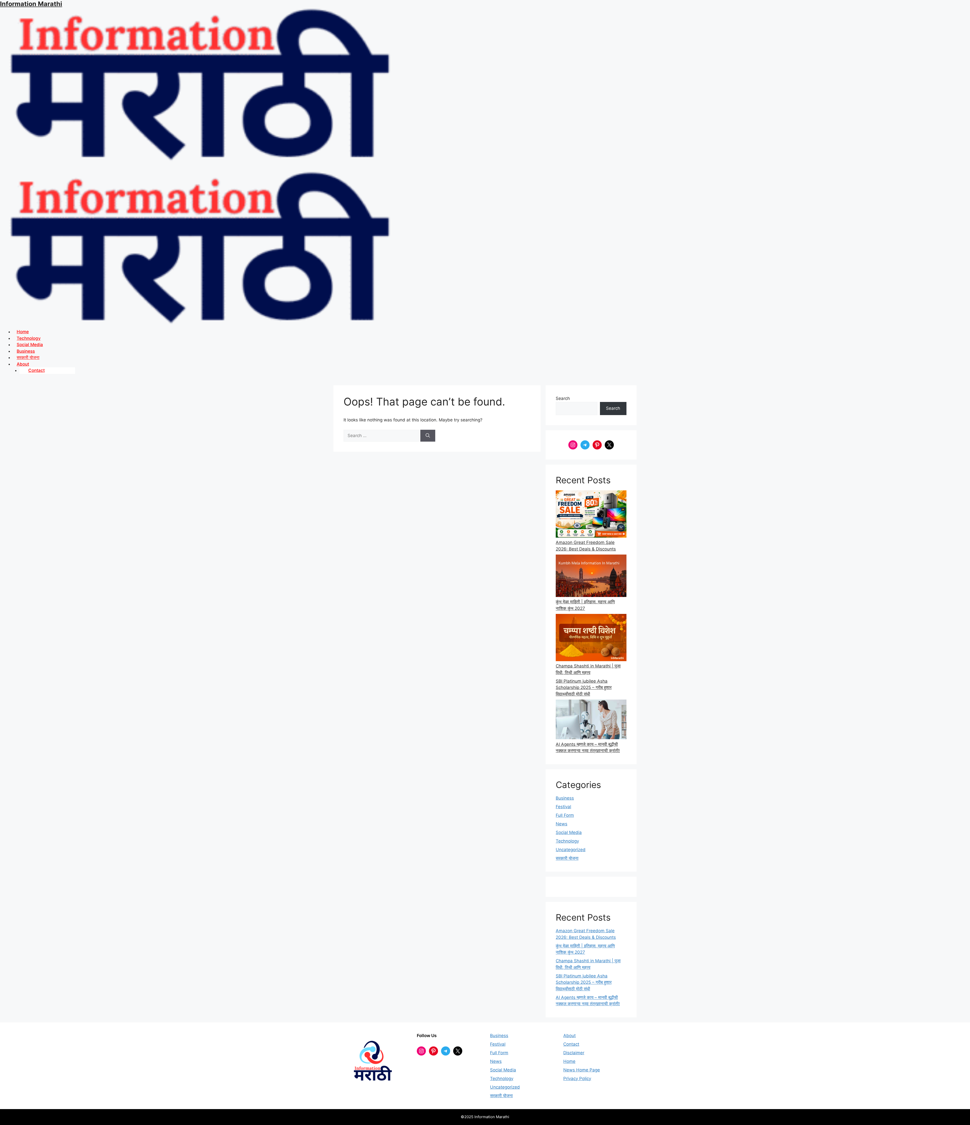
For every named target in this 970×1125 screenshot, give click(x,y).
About (569, 1035)
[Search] (427, 436)
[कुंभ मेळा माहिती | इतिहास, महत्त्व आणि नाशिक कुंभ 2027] (591, 577)
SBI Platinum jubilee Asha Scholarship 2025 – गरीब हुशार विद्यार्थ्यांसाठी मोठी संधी (584, 688)
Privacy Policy (577, 1078)
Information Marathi (31, 4)
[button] (491, 364)
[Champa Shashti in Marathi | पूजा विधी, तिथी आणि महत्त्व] (591, 638)
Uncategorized (571, 849)
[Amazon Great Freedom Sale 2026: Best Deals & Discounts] (591, 514)
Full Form (565, 815)
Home (569, 1061)
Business (565, 798)
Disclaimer (573, 1052)
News (561, 823)
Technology (567, 841)
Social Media (569, 832)
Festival (563, 806)
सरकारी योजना (567, 858)
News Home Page (581, 1069)
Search (563, 398)
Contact (36, 370)
